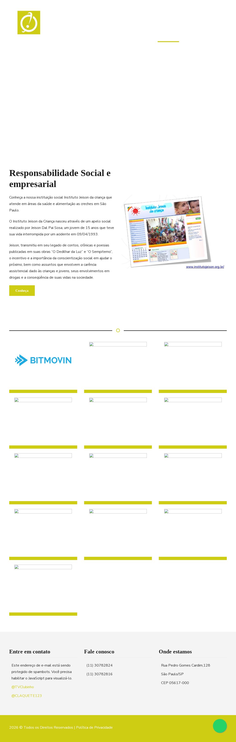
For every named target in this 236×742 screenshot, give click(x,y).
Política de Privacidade (94, 727)
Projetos (138, 26)
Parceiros (168, 26)
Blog (221, 26)
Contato (197, 26)
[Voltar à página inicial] (29, 27)
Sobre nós (108, 26)
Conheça (22, 290)
